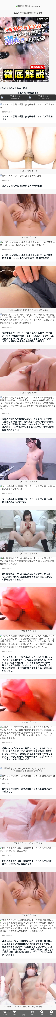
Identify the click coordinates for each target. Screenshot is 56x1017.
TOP (51, 1006)
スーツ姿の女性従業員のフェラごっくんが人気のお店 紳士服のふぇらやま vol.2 (27, 500)
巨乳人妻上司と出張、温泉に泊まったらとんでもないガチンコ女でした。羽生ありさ (27, 862)
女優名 (32, 1007)
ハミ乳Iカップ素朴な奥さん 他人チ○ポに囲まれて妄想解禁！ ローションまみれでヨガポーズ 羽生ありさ (27, 256)
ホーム (5, 1007)
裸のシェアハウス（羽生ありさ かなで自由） (23, 186)
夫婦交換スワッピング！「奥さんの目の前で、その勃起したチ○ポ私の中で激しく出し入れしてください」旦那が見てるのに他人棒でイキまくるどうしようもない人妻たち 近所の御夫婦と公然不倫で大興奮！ (28, 337)
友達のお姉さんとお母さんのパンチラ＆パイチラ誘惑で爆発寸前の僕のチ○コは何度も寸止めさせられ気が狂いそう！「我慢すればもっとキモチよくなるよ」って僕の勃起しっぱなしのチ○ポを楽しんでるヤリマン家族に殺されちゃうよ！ (28, 424)
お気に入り (14, 1008)
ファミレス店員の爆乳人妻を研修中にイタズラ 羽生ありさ (27, 117)
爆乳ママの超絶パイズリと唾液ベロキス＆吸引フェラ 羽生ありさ (27, 790)
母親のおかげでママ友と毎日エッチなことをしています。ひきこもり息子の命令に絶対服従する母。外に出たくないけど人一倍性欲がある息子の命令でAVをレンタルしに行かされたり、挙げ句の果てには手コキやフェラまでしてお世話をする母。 (27, 753)
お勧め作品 (23, 1010)
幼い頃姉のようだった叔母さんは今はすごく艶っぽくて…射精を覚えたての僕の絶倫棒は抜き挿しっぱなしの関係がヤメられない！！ (27, 577)
